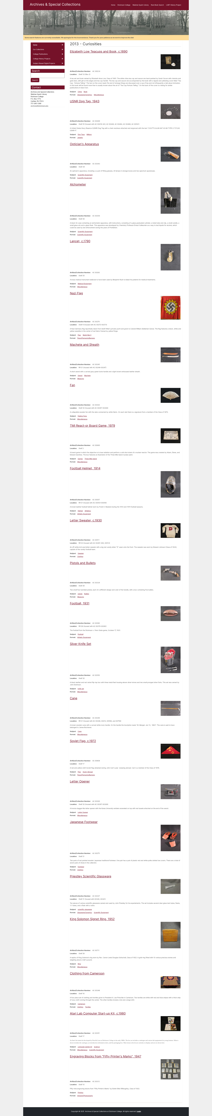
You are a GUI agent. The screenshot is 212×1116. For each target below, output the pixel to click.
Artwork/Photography (85, 1096)
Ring (79, 964)
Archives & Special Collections (55, 4)
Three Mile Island (91, 459)
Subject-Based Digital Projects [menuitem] (43, 64)
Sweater (81, 553)
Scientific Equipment (85, 175)
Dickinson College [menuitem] (123, 5)
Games (80, 459)
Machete (87, 375)
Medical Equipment (85, 284)
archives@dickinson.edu (39, 106)
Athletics (88, 511)
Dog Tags (81, 134)
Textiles (88, 1007)
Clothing (80, 556)
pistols (80, 594)
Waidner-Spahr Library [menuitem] (140, 5)
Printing (80, 1092)
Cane (79, 731)
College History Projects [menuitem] (40, 59)
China (80, 92)
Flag (79, 335)
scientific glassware (85, 909)
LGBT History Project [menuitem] (173, 5)
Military (89, 134)
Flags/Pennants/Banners (86, 338)
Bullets (86, 594)
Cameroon (81, 1004)
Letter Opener (83, 812)
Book (85, 92)
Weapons (80, 379)
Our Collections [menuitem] (37, 50)
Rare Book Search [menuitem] (157, 5)
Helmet (80, 511)
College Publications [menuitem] (39, 54)
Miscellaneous (99, 95)
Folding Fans (82, 416)
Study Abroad (88, 772)
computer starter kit (85, 1047)
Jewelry (80, 137)
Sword (80, 375)
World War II (87, 335)
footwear (81, 867)
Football (80, 634)
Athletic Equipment (84, 514)
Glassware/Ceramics (84, 95)
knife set (81, 689)
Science (97, 1047)
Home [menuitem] (113, 5)
